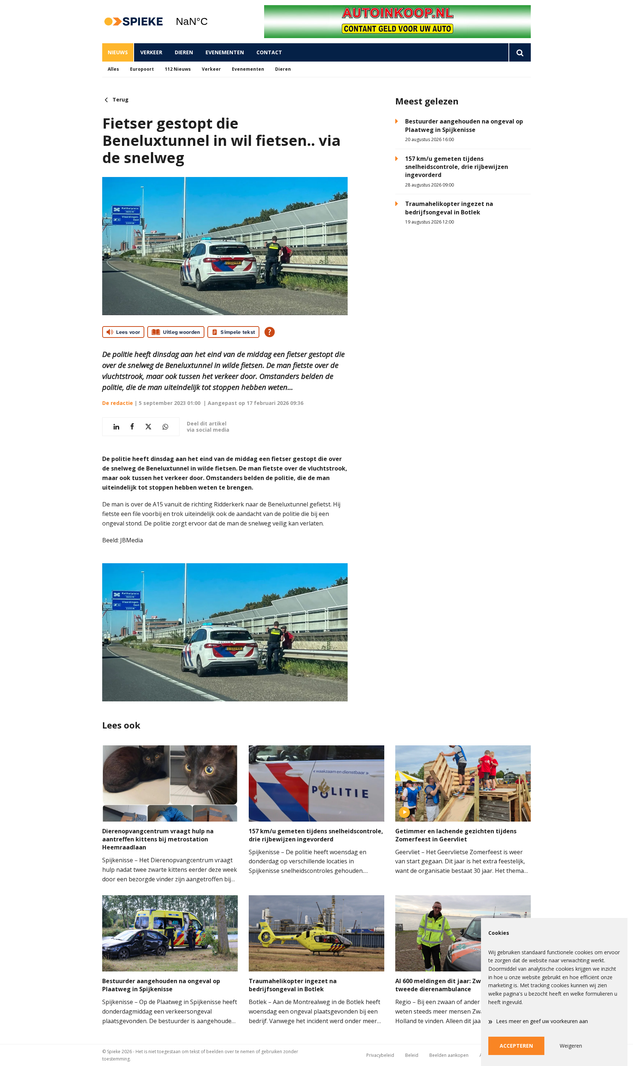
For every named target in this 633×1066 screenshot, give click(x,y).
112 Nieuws (178, 69)
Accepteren (516, 1045)
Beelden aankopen (449, 1055)
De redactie (117, 402)
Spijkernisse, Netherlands (210, 22)
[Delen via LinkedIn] (116, 427)
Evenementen (225, 52)
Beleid (411, 1055)
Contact (269, 52)
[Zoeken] (519, 52)
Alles (113, 69)
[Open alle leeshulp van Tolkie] (269, 332)
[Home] (133, 21)
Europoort (142, 69)
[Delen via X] (148, 427)
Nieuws (118, 52)
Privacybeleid (380, 1055)
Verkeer (151, 52)
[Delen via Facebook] (132, 427)
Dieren (184, 52)
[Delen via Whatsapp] (165, 427)
